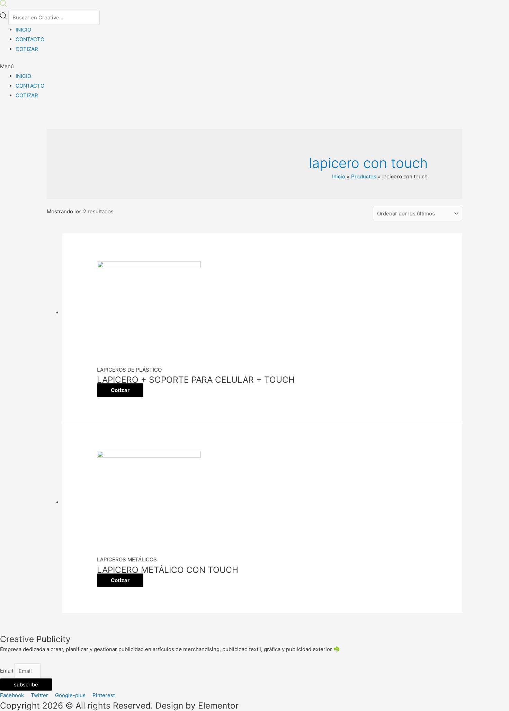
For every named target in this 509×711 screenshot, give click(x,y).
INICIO (23, 29)
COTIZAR (27, 49)
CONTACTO (30, 39)
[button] (254, 66)
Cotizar (120, 390)
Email (7, 671)
